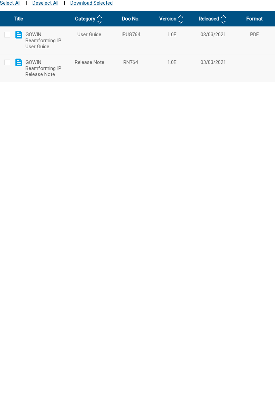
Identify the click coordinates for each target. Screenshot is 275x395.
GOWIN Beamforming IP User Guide (43, 40)
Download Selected (91, 3)
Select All (10, 3)
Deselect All (45, 3)
